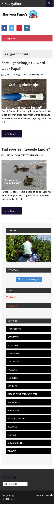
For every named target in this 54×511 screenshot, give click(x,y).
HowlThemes (8, 499)
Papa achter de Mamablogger (23, 394)
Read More (10, 134)
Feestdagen (13, 353)
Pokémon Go (14, 410)
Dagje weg (13, 345)
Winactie (12, 451)
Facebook (12, 305)
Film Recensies (15, 361)
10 (42, 155)
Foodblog (13, 377)
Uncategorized (15, 443)
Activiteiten (13, 337)
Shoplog (12, 434)
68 (42, 74)
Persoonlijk (14, 402)
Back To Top (42, 495)
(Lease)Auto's (14, 329)
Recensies (12, 426)
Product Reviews (16, 418)
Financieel (12, 369)
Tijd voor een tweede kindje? (26, 149)
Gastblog (12, 386)
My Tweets (12, 297)
